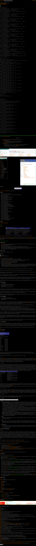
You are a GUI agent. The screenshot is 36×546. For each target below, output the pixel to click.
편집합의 (3, 139)
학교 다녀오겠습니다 (5, 492)
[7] (0, 511)
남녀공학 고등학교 (18, 541)
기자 (16, 456)
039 (31, 448)
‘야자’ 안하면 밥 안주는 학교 (12, 468)
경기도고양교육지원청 (26, 176)
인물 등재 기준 (17, 144)
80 (14, 446)
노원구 (3, 238)
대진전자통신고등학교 (29, 238)
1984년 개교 (22, 541)
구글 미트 (14, 495)
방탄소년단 (5, 489)
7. (0, 428)
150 (9, 446)
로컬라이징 (31, 237)
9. (0, 477)
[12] (0, 515)
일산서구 (28, 177)
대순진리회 (2, 245)
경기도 (24, 177)
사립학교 (24, 169)
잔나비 (2, 498)
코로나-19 (4, 495)
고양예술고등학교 (21, 154)
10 (1, 176)
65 (24, 448)
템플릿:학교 (12, 139)
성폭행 (19, 538)
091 (17, 446)
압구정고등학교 (9, 489)
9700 (14, 448)
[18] (0, 521)
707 (7, 446)
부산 (23, 238)
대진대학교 (6, 502)
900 (15, 446)
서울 (1, 238)
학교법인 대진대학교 (26, 170)
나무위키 (1, 479)
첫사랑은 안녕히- (5, 498)
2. (0, 192)
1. (0, 186)
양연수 (2, 483)
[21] (10, 268)
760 (4, 448)
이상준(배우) (2, 485)
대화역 (12, 431)
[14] (0, 518)
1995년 (24, 166)
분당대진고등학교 (11, 523)
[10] (0, 256)
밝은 (33, 0)
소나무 (24, 171)
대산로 (30, 177)
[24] (24, 292)
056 (9, 445)
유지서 (2, 484)
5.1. (0, 253)
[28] (0, 328)
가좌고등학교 (1, 154)
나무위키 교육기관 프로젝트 (28, 541)
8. (0, 453)
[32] (11, 385)
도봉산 (19, 238)
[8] (12, 238)
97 (8, 448)
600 (11, 446)
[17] (0, 520)
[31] (14, 383)
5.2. (0, 282)
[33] (12, 385)
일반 (32, 0)
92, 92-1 (30, 448)
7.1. (0, 430)
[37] (13, 492)
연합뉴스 (6, 466)
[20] (9, 268)
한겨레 (6, 468)
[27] (15, 298)
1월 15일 (26, 166)
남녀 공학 (24, 168)
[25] (0, 527)
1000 (11, 448)
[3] (0, 508)
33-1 (21, 448)
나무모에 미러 (2, 0)
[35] (0, 537)
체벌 (32, 456)
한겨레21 (14, 456)
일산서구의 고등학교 (8, 541)
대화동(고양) (33, 541)
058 (13, 447)
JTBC (2, 492)
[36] (0, 538)
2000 (13, 448)
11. (0, 499)
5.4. (0, 321)
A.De (9, 484)
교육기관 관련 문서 (5, 136)
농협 (13, 431)
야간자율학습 (12, 391)
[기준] (26, 175)
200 (21, 446)
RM (1, 489)
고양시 (26, 177)
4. (0, 242)
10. (0, 491)
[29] (14, 358)
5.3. (0, 296)
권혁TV (2, 481)
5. (0, 250)
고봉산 (10, 237)
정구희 (2, 486)
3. (0, 221)
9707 (9, 448)
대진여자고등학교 (4, 359)
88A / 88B (6, 445)
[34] (20, 396)
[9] (0, 513)
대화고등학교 (28, 154)
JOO (1, 488)
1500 (19, 446)
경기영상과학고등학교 (12, 154)
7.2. (0, 450)
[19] (26, 266)
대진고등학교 (8, 238)
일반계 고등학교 (25, 167)
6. (0, 329)
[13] (0, 516)
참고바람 (1, 224)
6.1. (0, 398)
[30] (15, 358)
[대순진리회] (3, 501)
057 (34, 448)
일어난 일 (11, 456)
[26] (0, 528)
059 (15, 447)
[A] (0, 506)
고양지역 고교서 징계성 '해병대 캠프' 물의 (15, 466)
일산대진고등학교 (3, 3)
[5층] (10, 262)
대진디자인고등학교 (18, 503)
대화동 (33, 177)
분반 (5, 325)
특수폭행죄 (2, 539)
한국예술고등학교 (10, 488)
